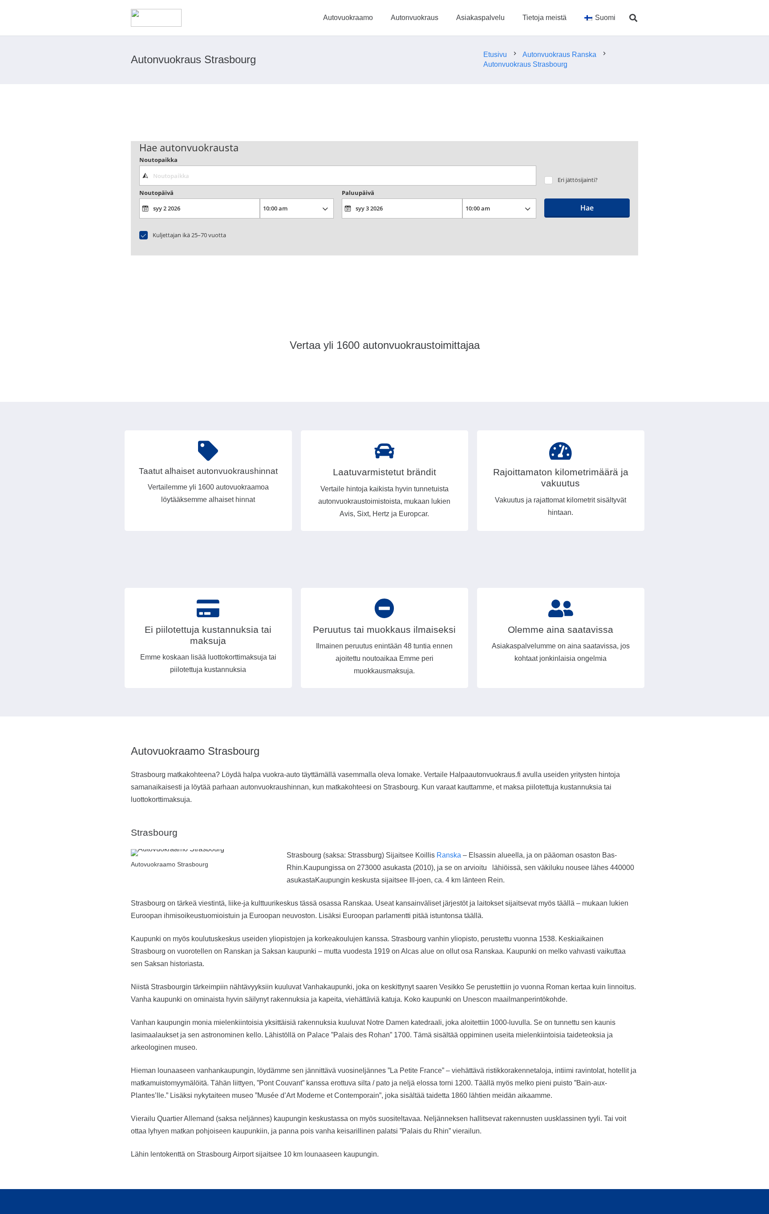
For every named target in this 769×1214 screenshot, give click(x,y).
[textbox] (337, 175)
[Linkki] (156, 18)
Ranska (449, 855)
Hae (587, 208)
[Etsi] (633, 18)
